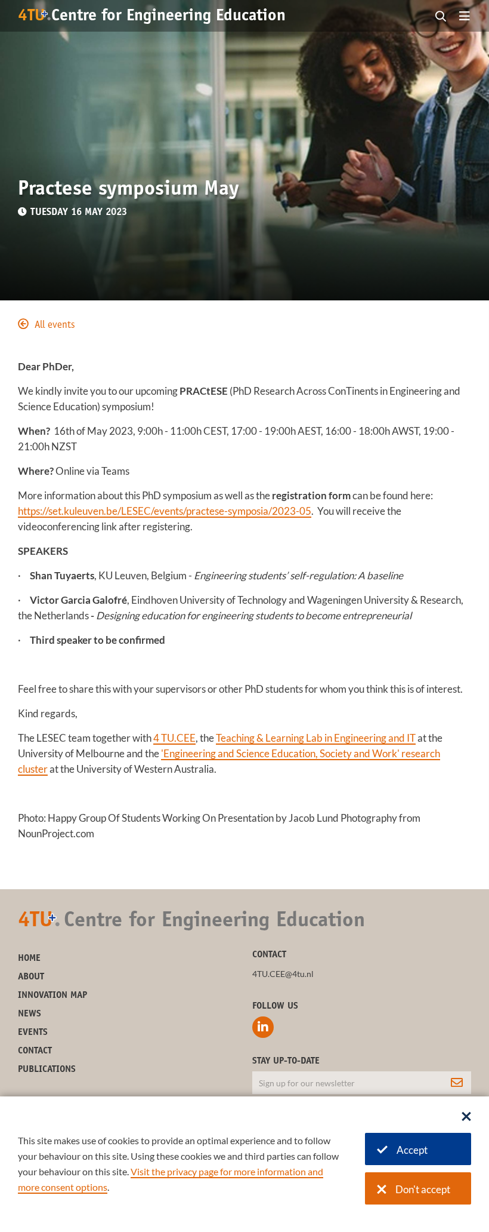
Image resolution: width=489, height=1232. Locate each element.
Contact (35, 1051)
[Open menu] (464, 16)
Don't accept (422, 1189)
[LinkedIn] (263, 1027)
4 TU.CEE (174, 738)
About (31, 977)
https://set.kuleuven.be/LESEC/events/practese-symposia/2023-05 (164, 511)
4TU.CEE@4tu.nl (283, 974)
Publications (47, 1069)
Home (29, 958)
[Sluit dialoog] (466, 1117)
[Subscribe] (456, 1082)
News (29, 1014)
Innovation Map (52, 995)
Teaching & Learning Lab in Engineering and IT (316, 738)
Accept (412, 1150)
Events (33, 1032)
